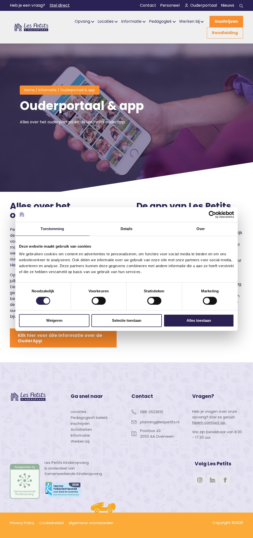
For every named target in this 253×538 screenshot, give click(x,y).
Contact (148, 5)
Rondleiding (225, 33)
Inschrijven (226, 21)
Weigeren (54, 320)
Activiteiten (81, 430)
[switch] (99, 301)
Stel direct (60, 5)
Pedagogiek (160, 21)
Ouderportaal (203, 5)
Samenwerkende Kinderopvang (73, 473)
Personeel (170, 5)
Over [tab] (200, 229)
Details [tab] (127, 229)
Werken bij (189, 21)
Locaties (106, 21)
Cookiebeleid (51, 522)
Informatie (131, 21)
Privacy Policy (22, 522)
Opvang (82, 21)
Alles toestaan (199, 320)
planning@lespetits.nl (159, 422)
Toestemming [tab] (52, 229)
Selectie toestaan (126, 320)
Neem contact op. (209, 422)
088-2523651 (151, 411)
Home (29, 89)
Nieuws (227, 5)
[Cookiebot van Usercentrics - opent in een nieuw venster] (212, 214)
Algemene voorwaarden (91, 522)
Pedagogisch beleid (89, 418)
